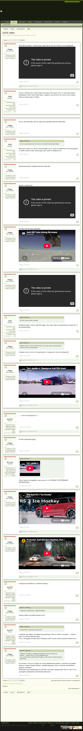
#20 (77, 675)
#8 (77, 310)
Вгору (77, 723)
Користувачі (22, 22)
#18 (77, 619)
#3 (77, 133)
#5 (77, 178)
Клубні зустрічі (48, 22)
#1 (77, 82)
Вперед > (22, 40)
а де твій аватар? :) (74, 688)
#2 (77, 104)
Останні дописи (6, 24)
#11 (77, 401)
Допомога (67, 723)
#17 (77, 595)
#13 (77, 451)
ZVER (10, 96)
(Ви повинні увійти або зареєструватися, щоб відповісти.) (65, 680)
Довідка (30, 22)
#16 (77, 572)
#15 (77, 527)
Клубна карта (38, 22)
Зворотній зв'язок (59, 723)
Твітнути (5, 686)
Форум (14, 22)
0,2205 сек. (47, 725)
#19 (77, 642)
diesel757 (10, 419)
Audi (11, 35)
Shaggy (28, 35)
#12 (77, 427)
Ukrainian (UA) (5, 723)
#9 (77, 331)
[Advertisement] (45, 5)
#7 (77, 265)
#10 (77, 356)
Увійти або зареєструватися (72, 1)
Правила (65, 22)
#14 (77, 486)
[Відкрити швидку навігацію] (79, 29)
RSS (80, 723)
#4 (77, 154)
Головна (7, 22)
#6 (77, 221)
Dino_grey (10, 462)
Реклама (57, 22)
